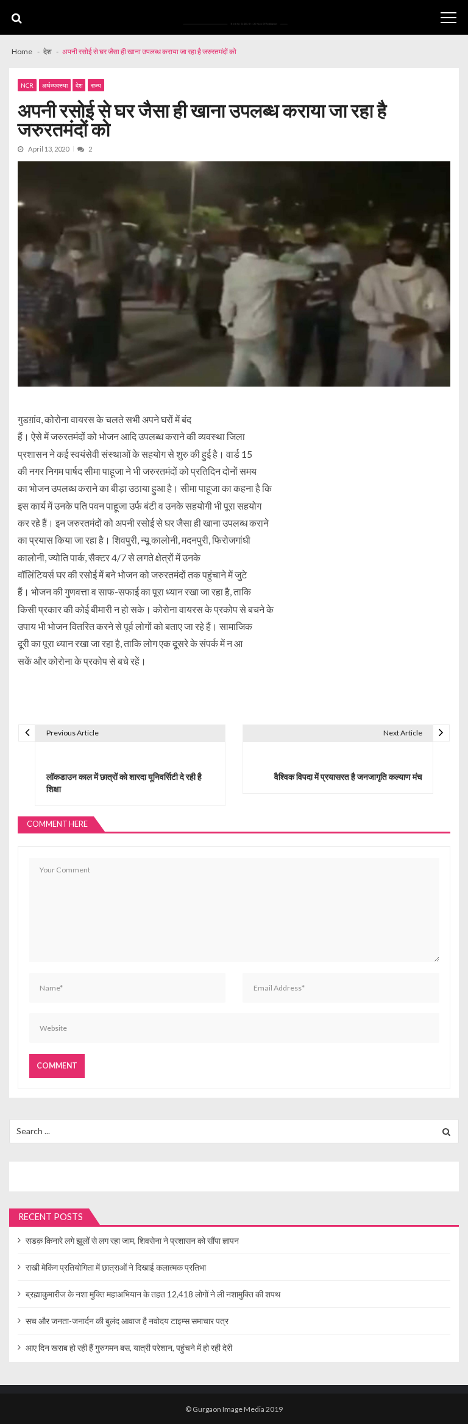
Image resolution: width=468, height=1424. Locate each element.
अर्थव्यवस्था (55, 85)
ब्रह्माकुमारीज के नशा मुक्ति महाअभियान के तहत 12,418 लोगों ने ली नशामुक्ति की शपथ (153, 1294)
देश (79, 85)
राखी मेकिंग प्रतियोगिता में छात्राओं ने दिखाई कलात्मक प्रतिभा (116, 1267)
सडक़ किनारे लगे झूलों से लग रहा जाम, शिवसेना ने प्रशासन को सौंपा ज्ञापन (132, 1240)
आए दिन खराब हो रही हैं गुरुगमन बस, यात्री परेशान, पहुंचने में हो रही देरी (129, 1347)
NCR (27, 85)
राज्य (96, 85)
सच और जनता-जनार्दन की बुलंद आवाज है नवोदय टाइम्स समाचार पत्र (127, 1321)
